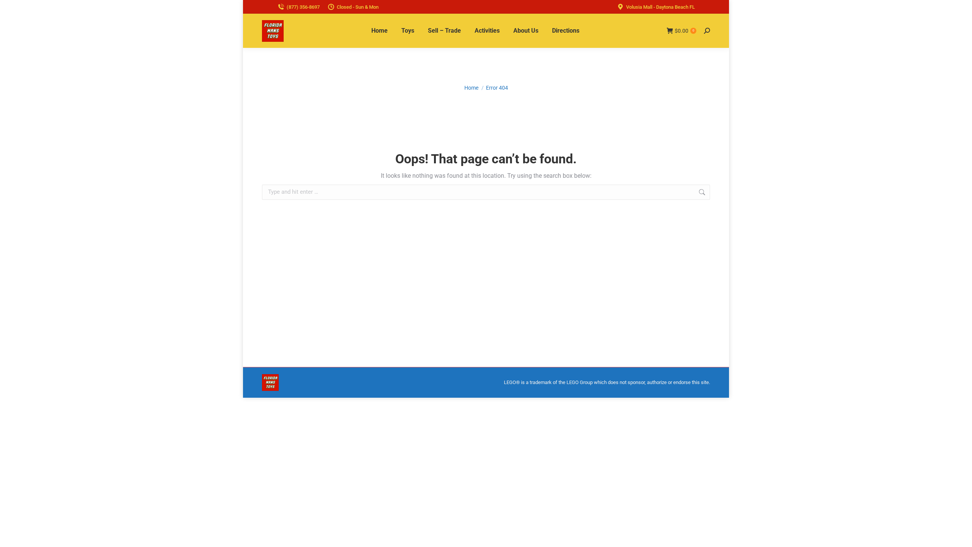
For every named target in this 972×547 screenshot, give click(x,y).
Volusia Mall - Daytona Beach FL (660, 7)
